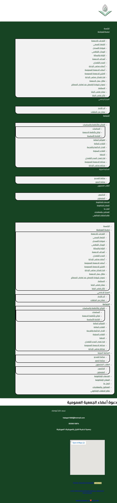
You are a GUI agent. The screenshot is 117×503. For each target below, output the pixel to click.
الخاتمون (101, 194)
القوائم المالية (99, 140)
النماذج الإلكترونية (102, 380)
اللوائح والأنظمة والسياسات (94, 124)
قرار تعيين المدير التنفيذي (95, 158)
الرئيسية (106, 226)
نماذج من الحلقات (98, 112)
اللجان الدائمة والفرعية (96, 147)
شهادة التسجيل (99, 48)
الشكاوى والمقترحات (101, 387)
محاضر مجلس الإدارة (97, 165)
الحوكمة (106, 115)
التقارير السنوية (99, 151)
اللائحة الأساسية (93, 136)
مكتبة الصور (100, 182)
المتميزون (101, 198)
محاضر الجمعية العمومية (95, 162)
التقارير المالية (99, 143)
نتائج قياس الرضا (98, 95)
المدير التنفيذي (99, 62)
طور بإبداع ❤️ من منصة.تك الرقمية (87, 500)
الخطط (102, 154)
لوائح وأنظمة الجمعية (91, 132)
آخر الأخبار (101, 108)
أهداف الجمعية (98, 59)
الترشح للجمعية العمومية (95, 73)
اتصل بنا (106, 383)
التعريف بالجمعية (98, 41)
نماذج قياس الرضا (98, 92)
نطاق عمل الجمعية (97, 81)
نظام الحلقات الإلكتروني (101, 215)
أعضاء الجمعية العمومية (95, 70)
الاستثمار (101, 88)
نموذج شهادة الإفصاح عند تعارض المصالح (88, 84)
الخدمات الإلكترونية (102, 376)
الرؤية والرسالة (99, 55)
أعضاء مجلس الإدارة (97, 66)
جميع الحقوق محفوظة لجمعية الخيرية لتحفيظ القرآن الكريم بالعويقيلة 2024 (87, 491)
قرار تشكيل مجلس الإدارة (95, 77)
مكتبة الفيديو (99, 178)
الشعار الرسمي (99, 44)
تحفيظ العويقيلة (103, 31)
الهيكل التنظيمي (98, 51)
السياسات (96, 128)
